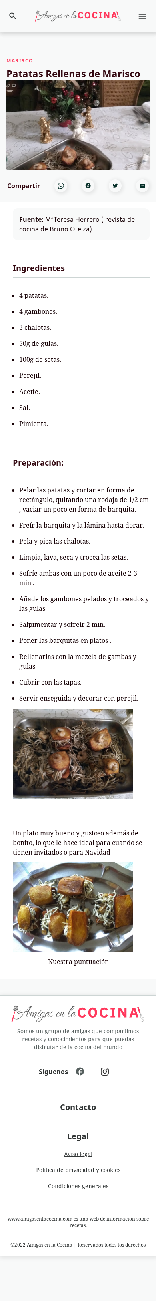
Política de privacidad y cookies (78, 1170)
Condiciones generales (78, 1186)
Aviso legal (78, 1154)
